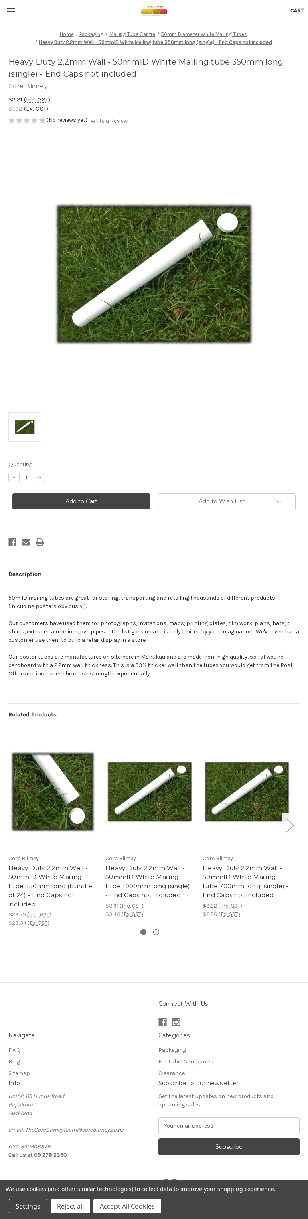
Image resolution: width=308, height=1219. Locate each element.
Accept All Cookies (127, 1206)
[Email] (26, 542)
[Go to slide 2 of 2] (156, 932)
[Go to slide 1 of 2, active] (143, 932)
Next (290, 825)
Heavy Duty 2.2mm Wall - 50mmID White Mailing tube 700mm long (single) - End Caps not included (246, 881)
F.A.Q (14, 1050)
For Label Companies (185, 1061)
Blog (14, 1061)
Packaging (172, 1050)
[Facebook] (12, 542)
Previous (10, 825)
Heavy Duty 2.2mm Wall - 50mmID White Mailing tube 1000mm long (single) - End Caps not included (147, 881)
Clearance (171, 1073)
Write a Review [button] (109, 120)
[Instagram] (176, 1022)
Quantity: (20, 464)
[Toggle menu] (11, 11)
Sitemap (19, 1073)
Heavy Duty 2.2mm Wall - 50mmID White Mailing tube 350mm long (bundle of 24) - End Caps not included (50, 886)
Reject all (70, 1206)
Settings (28, 1206)
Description (24, 574)
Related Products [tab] (32, 714)
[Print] (40, 542)
